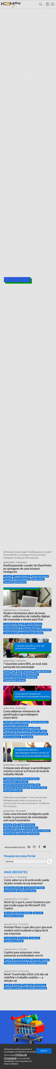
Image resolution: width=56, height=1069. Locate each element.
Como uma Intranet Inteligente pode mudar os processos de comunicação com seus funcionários (26, 817)
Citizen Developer (30, 674)
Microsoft (22, 834)
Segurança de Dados (13, 888)
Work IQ (8, 913)
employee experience (32, 627)
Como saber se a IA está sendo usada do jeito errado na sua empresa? (26, 881)
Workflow (32, 677)
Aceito (44, 1051)
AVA (37, 728)
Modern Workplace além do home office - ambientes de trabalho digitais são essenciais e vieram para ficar (26, 616)
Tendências (34, 938)
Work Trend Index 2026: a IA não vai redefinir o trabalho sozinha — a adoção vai (26, 977)
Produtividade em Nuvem (15, 963)
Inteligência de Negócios (15, 988)
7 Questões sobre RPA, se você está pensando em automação (25, 665)
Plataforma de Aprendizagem (16, 731)
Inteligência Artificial (26, 891)
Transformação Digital (32, 633)
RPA (13, 671)
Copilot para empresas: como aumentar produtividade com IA (23, 954)
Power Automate (25, 671)
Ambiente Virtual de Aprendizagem (19, 728)
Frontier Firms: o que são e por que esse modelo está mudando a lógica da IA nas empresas (28, 930)
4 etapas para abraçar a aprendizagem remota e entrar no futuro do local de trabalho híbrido (26, 771)
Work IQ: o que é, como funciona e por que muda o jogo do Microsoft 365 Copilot (27, 905)
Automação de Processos (15, 677)
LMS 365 (7, 722)
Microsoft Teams (39, 731)
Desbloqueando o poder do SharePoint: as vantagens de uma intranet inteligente (27, 568)
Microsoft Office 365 (13, 734)
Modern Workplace (40, 576)
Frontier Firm (10, 938)
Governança (10, 891)
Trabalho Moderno (21, 576)
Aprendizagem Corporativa (15, 725)
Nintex (7, 671)
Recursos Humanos (22, 579)
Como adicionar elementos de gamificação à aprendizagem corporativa (21, 714)
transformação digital (13, 624)
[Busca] (40, 4)
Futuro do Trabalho (12, 633)
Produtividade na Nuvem (14, 680)
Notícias (17, 985)
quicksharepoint (11, 630)
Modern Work (38, 579)
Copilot (8, 960)
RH (15, 825)
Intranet (7, 576)
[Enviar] (49, 861)
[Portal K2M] (47, 4)
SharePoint (9, 582)
